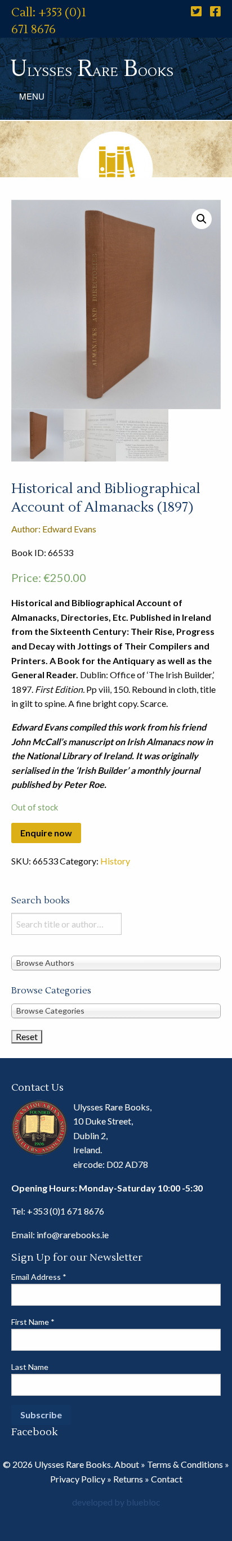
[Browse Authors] (116, 962)
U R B (91, 69)
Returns (128, 1478)
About (126, 1464)
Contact (166, 1478)
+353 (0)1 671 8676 (65, 1211)
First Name (33, 1322)
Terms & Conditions (185, 1464)
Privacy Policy (77, 1478)
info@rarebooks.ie (73, 1234)
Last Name (29, 1367)
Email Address (38, 1277)
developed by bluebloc (116, 1502)
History (115, 860)
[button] (201, 219)
